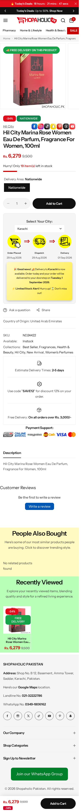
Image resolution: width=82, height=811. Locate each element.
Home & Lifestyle (31, 30)
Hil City (8, 126)
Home (6, 38)
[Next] (73, 11)
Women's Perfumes (59, 352)
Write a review (39, 506)
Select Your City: (39, 221)
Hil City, (21, 352)
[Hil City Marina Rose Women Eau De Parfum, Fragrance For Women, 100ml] (17, 620)
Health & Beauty (56, 30)
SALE (74, 30)
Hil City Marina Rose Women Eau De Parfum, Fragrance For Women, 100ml (17, 640)
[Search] (63, 20)
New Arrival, (36, 352)
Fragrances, (48, 347)
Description (12, 453)
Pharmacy (9, 30)
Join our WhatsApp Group (39, 774)
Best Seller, (31, 347)
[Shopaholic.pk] (37, 20)
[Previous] (5, 11)
